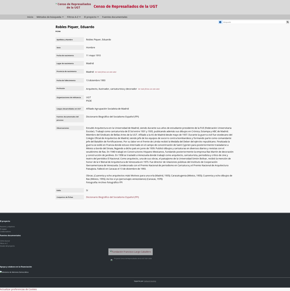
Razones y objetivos (7, 226)
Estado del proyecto (7, 246)
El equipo (3, 229)
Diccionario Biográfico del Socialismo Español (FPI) (112, 197)
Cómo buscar (5, 241)
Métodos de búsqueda (49, 16)
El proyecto (90, 16)
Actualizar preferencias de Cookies (18, 289)
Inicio (30, 16)
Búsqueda (287, 22)
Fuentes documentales (114, 16)
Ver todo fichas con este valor (105, 72)
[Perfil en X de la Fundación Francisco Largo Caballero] (111, 258)
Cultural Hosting (150, 281)
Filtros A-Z (72, 16)
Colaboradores (5, 231)
